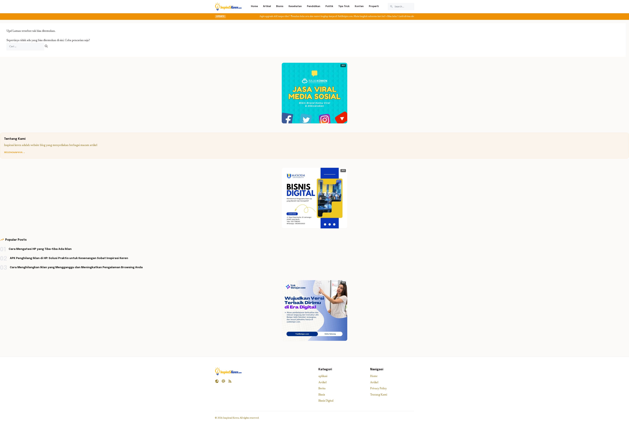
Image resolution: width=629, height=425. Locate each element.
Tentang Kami (378, 395)
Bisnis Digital (326, 401)
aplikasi (322, 376)
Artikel (267, 6)
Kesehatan (295, 6)
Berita (321, 388)
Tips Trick (344, 6)
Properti (374, 6)
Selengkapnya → (14, 153)
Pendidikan (313, 6)
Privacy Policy (378, 388)
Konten (359, 6)
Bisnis (279, 6)
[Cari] (46, 46)
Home (254, 6)
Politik (329, 6)
